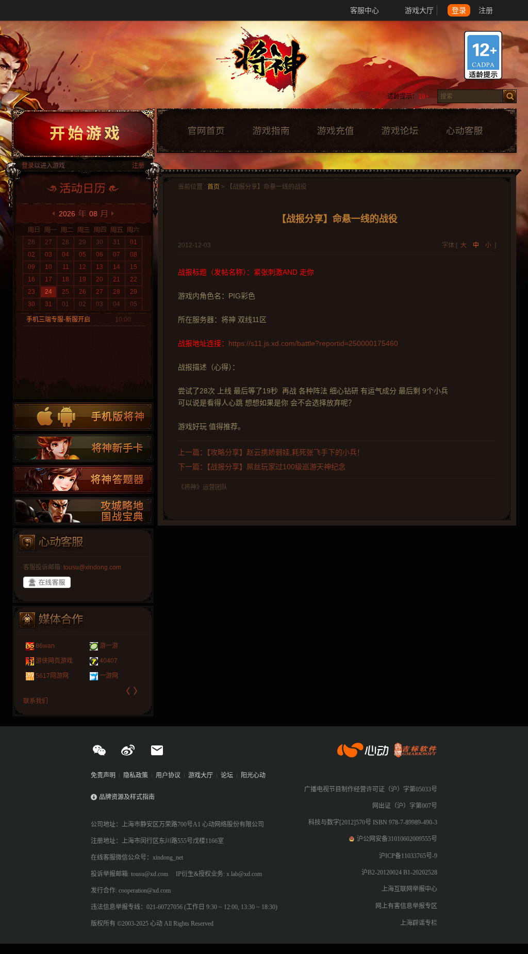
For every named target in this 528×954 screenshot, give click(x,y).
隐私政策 (135, 775)
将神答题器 (83, 480)
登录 (459, 10)
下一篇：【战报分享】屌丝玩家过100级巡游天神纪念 (261, 467)
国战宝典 (83, 511)
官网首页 (205, 131)
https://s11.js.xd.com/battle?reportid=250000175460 (313, 343)
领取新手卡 (83, 448)
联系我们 (35, 701)
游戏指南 (270, 131)
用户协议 (168, 775)
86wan (45, 645)
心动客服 (464, 131)
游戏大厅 (419, 10)
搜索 (510, 96)
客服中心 (364, 10)
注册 (485, 10)
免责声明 (103, 775)
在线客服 (47, 582)
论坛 (227, 775)
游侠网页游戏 (54, 660)
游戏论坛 (400, 131)
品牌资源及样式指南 (127, 797)
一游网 (109, 675)
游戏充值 (335, 131)
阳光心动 (253, 775)
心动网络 (46, 10)
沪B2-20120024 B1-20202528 (399, 872)
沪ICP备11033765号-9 (408, 856)
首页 (213, 186)
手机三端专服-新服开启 (58, 319)
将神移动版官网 (83, 417)
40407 (109, 660)
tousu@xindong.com (92, 567)
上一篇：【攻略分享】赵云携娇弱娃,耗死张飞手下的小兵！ (271, 452)
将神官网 (274, 67)
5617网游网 (52, 675)
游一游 (109, 645)
